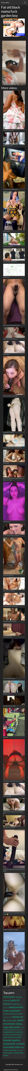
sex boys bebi (11, 1020)
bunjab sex (16, 1004)
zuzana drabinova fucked (12, 1014)
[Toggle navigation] (25, 2)
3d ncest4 (19, 1029)
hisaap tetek (9, 1043)
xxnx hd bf (20, 1050)
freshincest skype (10, 1050)
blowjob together (11, 1040)
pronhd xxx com (7, 1017)
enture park (9, 996)
